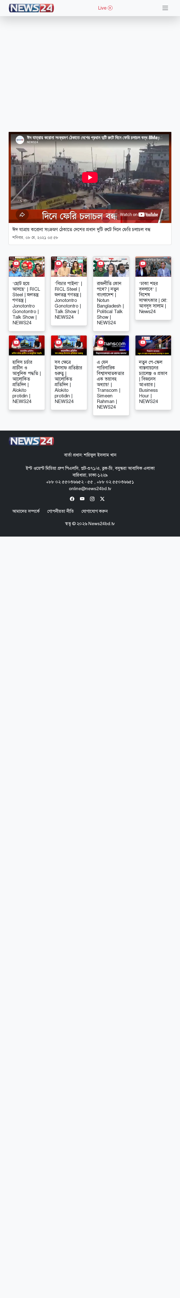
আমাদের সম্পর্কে (26, 511)
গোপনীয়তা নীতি (60, 511)
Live (103, 8)
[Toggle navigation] (165, 8)
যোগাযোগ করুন (94, 511)
